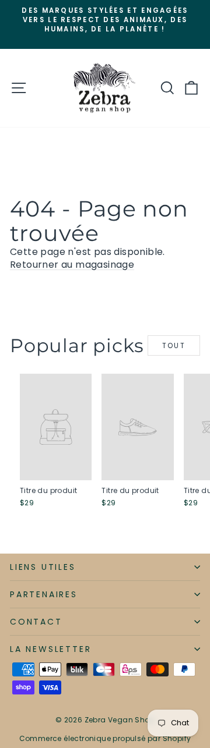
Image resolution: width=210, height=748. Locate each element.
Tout (174, 345)
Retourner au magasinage (72, 264)
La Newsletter (50, 649)
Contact (36, 622)
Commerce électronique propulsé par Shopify (105, 738)
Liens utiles (43, 567)
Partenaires (44, 594)
